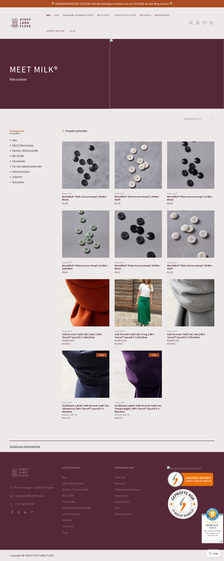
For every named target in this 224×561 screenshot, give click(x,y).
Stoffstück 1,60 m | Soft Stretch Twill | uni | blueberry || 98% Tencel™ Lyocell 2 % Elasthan (85, 408)
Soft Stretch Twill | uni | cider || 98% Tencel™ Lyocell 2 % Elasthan (82, 336)
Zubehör (17, 177)
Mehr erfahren (18, 79)
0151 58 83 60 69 (24, 504)
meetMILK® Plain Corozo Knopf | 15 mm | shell (189, 267)
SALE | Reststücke (23, 145)
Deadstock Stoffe (125, 15)
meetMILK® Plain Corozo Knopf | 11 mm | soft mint (84, 267)
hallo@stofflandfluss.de (29, 496)
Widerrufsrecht (124, 514)
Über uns (120, 477)
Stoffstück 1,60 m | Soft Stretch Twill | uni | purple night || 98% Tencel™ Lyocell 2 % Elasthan (138, 408)
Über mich (145, 15)
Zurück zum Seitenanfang (25, 446)
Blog (72, 31)
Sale (56, 15)
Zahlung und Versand (127, 489)
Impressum (121, 495)
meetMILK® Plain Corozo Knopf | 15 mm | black (137, 267)
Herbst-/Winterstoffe (25, 150)
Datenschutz (122, 501)
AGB (117, 508)
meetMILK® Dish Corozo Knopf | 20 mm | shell (137, 198)
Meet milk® (67, 193)
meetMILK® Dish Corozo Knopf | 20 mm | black (84, 198)
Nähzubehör (162, 15)
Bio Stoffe (103, 15)
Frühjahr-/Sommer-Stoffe (78, 15)
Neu (48, 15)
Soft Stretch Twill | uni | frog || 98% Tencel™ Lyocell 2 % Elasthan (134, 336)
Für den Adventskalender (27, 166)
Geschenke (18, 161)
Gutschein (18, 182)
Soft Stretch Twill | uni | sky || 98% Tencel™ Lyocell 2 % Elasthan (186, 336)
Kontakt (120, 483)
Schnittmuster (55, 31)
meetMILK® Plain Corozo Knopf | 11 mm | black (189, 198)
